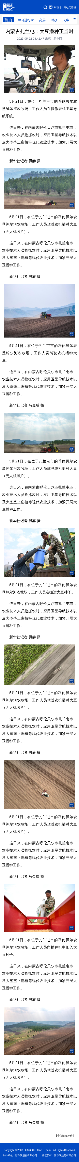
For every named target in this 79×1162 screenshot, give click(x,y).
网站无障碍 (70, 7)
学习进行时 (26, 20)
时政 (54, 20)
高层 (42, 20)
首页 (8, 19)
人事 (66, 20)
